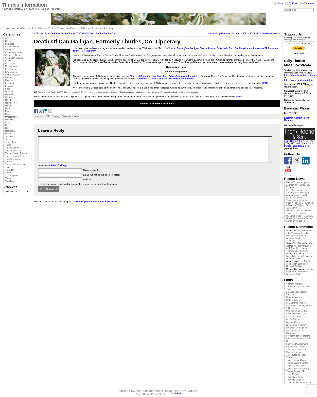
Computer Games (13, 55)
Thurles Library (12, 147)
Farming (9, 77)
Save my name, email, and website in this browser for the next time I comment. (80, 184)
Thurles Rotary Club (14, 156)
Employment (11, 66)
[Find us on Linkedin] (306, 160)
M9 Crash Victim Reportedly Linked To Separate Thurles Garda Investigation (299, 218)
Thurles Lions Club (14, 150)
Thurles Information (24, 5)
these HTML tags (59, 165)
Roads (8, 133)
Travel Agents (11, 175)
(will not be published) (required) (101, 175)
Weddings (10, 181)
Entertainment (12, 69)
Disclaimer (192, 391)
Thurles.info (297, 38)
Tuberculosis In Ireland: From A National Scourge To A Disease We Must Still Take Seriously (299, 204)
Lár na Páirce (292, 319)
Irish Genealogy (293, 316)
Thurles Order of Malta (16, 153)
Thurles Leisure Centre (297, 363)
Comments (309, 3)
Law (7, 111)
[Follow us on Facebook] (288, 160)
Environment (11, 72)
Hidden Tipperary (294, 297)
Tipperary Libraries (295, 380)
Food (7, 89)
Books (8, 41)
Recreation (10, 131)
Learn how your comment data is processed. (95, 201)
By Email (293, 3)
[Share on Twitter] (41, 111)
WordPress (152, 394)
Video (8, 178)
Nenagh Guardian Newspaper (294, 331)
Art (6, 38)
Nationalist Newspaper (296, 327)
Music (8, 114)
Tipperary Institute (294, 377)
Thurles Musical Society (297, 368)
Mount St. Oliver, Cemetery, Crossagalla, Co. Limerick (166, 78)
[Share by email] (50, 111)
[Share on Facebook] (36, 111)
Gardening (10, 91)
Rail (7, 128)
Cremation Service (14, 58)
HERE (239, 96)
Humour (9, 108)
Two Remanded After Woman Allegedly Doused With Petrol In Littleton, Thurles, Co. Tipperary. (299, 235)
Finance (9, 86)
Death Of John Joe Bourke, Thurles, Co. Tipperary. (299, 211)
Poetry (8, 122)
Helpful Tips (11, 103)
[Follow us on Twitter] (297, 160)
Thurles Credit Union (296, 360)
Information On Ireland (296, 311)
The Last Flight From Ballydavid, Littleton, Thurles (299, 256)
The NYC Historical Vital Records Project (297, 350)
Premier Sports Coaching (298, 336)
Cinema (9, 49)
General (9, 94)
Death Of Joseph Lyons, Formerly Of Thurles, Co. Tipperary (298, 185)
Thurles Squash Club (296, 371)
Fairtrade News (12, 74)
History (8, 105)
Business (9, 44)
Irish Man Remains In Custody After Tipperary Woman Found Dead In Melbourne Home (297, 194)
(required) (90, 170)
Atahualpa (163, 394)
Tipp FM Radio (293, 374)
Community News (13, 52)
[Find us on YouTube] (288, 169)
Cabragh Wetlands (295, 284)
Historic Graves (293, 300)
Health (8, 100)
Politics (8, 125)
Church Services (13, 46)
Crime (8, 60)
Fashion (9, 80)
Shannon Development (297, 344)
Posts (280, 3)
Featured (9, 83)
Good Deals (11, 97)
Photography (11, 117)
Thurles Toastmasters (15, 164)
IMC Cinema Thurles (296, 303)
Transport (9, 170)
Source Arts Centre (295, 346)
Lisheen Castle (293, 322)
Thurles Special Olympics (11, 160)
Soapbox (9, 136)
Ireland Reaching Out (296, 313)
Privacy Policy (180, 391)
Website (87, 179)
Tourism (9, 167)
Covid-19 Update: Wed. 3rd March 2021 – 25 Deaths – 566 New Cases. (243, 33)
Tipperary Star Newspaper (298, 382)
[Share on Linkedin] (45, 111)
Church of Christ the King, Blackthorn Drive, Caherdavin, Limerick (163, 76)
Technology (10, 142)
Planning (9, 119)
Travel (8, 172)
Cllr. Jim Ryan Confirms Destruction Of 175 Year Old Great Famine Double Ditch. (77, 33)
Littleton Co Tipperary (296, 325)
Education (10, 63)
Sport (7, 139)
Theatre (9, 145)
